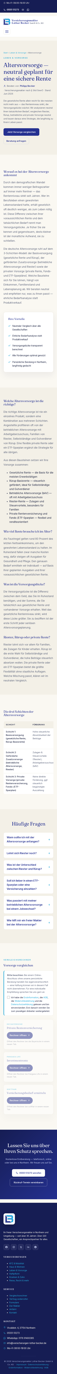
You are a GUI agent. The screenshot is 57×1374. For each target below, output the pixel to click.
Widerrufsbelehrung (24, 1001)
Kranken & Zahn (17, 1277)
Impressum (21, 1364)
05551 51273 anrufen (30, 1173)
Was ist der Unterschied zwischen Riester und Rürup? (24, 866)
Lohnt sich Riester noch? (22, 853)
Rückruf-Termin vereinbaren (28, 1182)
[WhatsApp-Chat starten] (28, 10)
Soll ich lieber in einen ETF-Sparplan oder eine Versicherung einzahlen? (23, 884)
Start (6, 53)
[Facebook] (6, 1247)
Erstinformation (31, 997)
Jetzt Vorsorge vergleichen (21, 132)
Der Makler (14, 1306)
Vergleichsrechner (18, 1295)
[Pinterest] (35, 1247)
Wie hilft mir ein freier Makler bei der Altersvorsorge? (24, 922)
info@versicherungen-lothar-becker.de (26, 1343)
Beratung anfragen (16, 141)
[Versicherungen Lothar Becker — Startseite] (9, 1218)
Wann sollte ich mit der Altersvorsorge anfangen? (23, 839)
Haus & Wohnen (17, 1267)
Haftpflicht (14, 1273)
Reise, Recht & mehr (19, 1280)
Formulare (14, 1302)
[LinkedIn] (28, 1247)
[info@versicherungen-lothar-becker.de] (23, 10)
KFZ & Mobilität (16, 1263)
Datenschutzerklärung (22, 1004)
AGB (45, 997)
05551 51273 (13, 10)
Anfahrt (12, 1309)
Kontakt (13, 1312)
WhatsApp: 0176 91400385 (20, 1338)
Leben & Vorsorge (18, 53)
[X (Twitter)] (21, 1247)
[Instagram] (14, 1247)
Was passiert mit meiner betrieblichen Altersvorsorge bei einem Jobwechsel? (25, 904)
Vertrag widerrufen (18, 1299)
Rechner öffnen (18, 1035)
